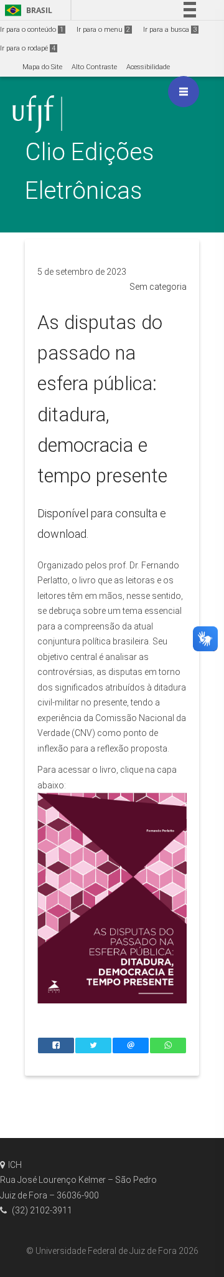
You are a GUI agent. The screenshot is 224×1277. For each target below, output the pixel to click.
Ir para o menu (103, 30)
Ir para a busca (170, 30)
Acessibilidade (148, 67)
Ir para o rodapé (27, 48)
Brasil (26, 10)
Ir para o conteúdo (31, 30)
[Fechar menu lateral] (183, 91)
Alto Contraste (94, 67)
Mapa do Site (42, 67)
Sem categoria (158, 287)
